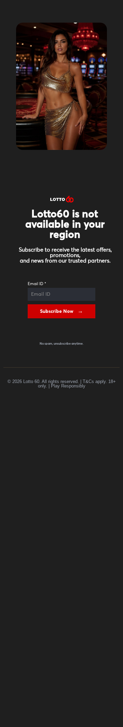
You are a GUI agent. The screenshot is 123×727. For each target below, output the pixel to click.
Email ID (37, 284)
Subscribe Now (56, 311)
